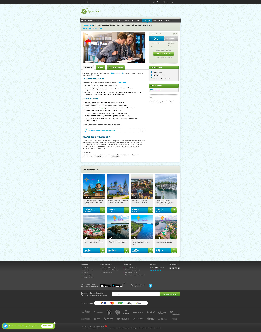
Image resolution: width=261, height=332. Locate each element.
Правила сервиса (87, 275)
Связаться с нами (155, 270)
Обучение (120, 20)
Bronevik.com (121, 82)
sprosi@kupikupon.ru (157, 267)
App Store (105, 285)
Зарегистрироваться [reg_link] (171, 2)
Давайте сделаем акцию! (108, 267)
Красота (91, 20)
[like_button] (174, 34)
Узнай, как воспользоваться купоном (102, 131)
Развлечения (106, 20)
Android (120, 73)
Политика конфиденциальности (135, 275)
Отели (155, 20)
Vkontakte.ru (173, 268)
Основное (88, 67)
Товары (127, 20)
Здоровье (98, 20)
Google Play (117, 285)
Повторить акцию (163, 54)
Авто (113, 20)
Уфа (85, 2)
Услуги (139, 20)
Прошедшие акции (106, 272)
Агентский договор (131, 267)
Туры (133, 20)
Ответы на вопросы (88, 277)
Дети (161, 20)
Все (82, 20)
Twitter (176, 268)
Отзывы (100, 67)
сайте (103, 108)
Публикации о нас (88, 270)
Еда (85, 20)
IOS (112, 73)
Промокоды (168, 20)
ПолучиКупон (147, 20)
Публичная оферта (131, 272)
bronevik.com (156, 90)
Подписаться (47, 326)
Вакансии (85, 272)
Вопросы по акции (116, 67)
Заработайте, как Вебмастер (110, 270)
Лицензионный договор (132, 270)
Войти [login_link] (157, 2)
